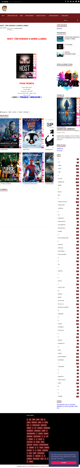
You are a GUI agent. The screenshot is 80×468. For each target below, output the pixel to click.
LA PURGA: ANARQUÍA (5, 183)
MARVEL (60, 294)
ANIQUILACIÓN (4, 149)
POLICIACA (61, 330)
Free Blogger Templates (44, 466)
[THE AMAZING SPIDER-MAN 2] (33, 167)
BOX (59, 195)
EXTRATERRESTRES (63, 238)
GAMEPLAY (60, 148)
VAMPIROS (61, 376)
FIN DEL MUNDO (62, 254)
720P (59, 172)
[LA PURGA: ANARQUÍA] (11, 167)
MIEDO (20, 112)
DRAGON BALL (61, 228)
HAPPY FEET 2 (26, 149)
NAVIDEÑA (60, 313)
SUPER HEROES (62, 356)
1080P (9, 112)
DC (59, 215)
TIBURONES (61, 366)
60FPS (59, 168)
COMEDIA (60, 208)
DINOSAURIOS (61, 221)
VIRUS (59, 383)
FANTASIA (60, 248)
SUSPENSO (25, 112)
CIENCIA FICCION (62, 201)
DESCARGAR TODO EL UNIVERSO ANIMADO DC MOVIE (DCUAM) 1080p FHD (67, 406)
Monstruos (61, 304)
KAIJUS (60, 281)
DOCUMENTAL (62, 224)
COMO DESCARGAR (53, 15)
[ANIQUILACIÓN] (11, 133)
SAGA (59, 350)
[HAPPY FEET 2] (33, 133)
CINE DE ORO (61, 205)
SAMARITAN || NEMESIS (65, 129)
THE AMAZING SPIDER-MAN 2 (30, 183)
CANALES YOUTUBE (40, 15)
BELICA (60, 191)
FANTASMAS (61, 251)
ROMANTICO (61, 343)
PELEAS (60, 323)
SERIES (60, 353)
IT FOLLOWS (68, 44)
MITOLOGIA (61, 300)
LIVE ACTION (61, 287)
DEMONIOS (61, 218)
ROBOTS (60, 340)
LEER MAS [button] (60, 458)
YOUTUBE (59, 150)
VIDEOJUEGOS (61, 379)
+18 (59, 162)
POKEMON (60, 327)
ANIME (59, 185)
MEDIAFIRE (35, 97)
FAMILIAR (60, 244)
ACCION (14, 112)
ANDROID (59, 28)
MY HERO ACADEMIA (63, 307)
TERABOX (24, 97)
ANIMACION (61, 182)
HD (59, 264)
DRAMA (60, 231)
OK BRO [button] (64, 462)
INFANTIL (60, 271)
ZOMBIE (60, 396)
